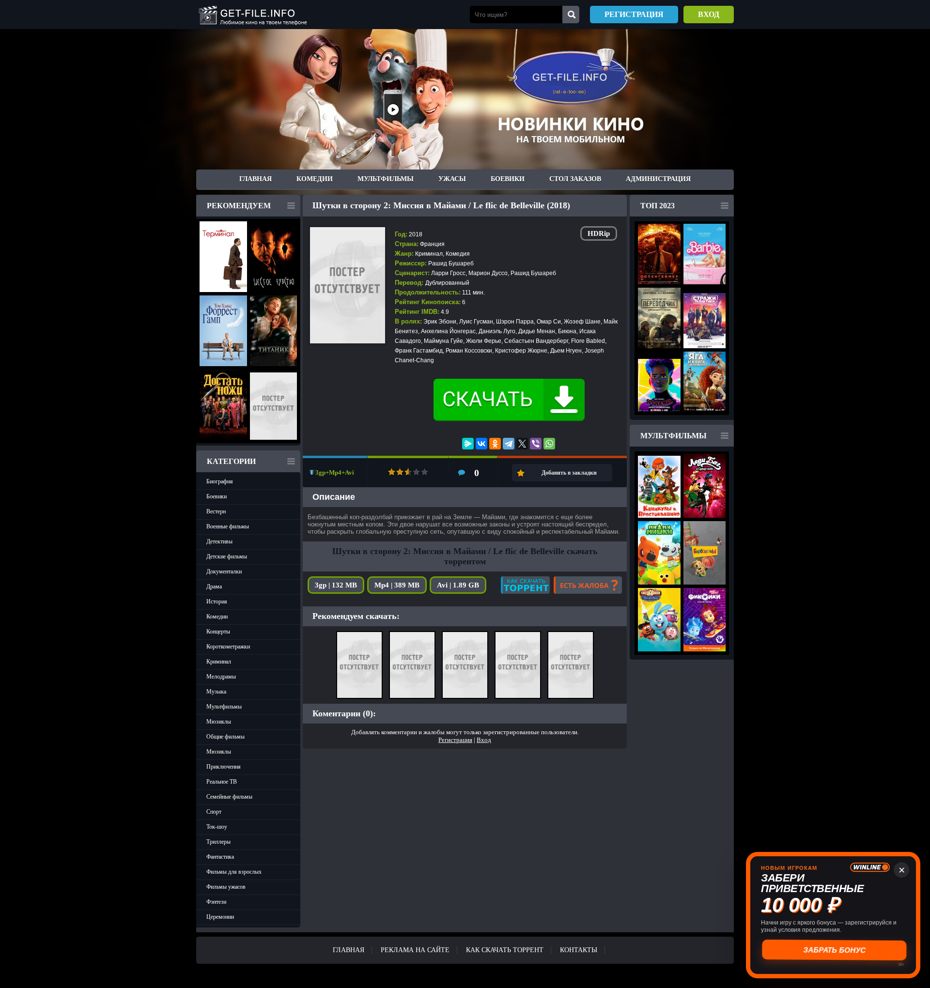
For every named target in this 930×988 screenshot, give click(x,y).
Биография (219, 481)
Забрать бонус (833, 950)
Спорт (213, 812)
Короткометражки (228, 646)
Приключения (223, 767)
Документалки (224, 571)
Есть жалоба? (588, 585)
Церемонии (220, 917)
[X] (522, 443)
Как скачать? (525, 585)
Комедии (314, 179)
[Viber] (536, 443)
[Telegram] (508, 443)
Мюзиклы (218, 722)
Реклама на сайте (415, 950)
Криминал (218, 661)
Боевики (508, 179)
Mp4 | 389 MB (396, 585)
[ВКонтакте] (481, 443)
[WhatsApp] (549, 443)
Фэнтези (216, 902)
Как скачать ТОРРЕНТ (504, 950)
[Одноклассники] (495, 443)
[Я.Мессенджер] (468, 443)
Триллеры (218, 842)
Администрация (658, 179)
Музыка (216, 692)
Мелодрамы (221, 676)
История (216, 601)
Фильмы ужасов (226, 887)
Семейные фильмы (229, 797)
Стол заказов (575, 179)
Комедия (458, 253)
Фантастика (220, 857)
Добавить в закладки (569, 472)
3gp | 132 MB (336, 585)
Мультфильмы (385, 179)
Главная (255, 179)
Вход (708, 14)
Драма (214, 586)
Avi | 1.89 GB (458, 585)
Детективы (219, 541)
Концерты (218, 631)
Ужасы (452, 179)
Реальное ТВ (221, 782)
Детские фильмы (226, 556)
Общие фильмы (225, 737)
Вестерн (216, 511)
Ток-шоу (216, 827)
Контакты (578, 950)
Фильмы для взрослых (234, 872)
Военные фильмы (227, 526)
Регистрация (634, 14)
